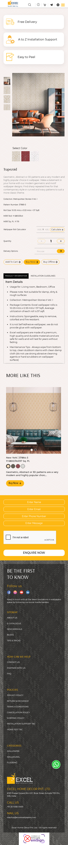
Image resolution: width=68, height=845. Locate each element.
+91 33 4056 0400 (15, 806)
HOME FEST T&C (15, 729)
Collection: (8, 199)
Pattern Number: (10, 205)
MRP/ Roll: (7, 216)
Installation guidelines (43, 276)
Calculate (56, 229)
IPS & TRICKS (14, 640)
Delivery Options (10, 251)
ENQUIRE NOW (34, 552)
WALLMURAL (13, 757)
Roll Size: (7, 210)
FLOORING (12, 762)
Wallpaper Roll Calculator (14, 229)
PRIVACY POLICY (15, 695)
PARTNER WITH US (16, 668)
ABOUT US (12, 617)
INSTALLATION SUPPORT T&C (21, 723)
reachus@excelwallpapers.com (21, 817)
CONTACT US (13, 662)
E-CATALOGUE (14, 623)
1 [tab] (32, 450)
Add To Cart (11, 262)
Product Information (16, 276)
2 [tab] (35, 450)
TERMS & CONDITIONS (18, 706)
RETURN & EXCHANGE (18, 701)
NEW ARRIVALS (14, 629)
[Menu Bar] (63, 5)
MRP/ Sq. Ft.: (8, 222)
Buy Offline (49, 262)
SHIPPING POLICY (15, 718)
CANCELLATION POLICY (18, 712)
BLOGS (10, 635)
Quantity (7, 241)
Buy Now (31, 262)
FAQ (9, 673)
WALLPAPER (13, 751)
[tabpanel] (33, 420)
